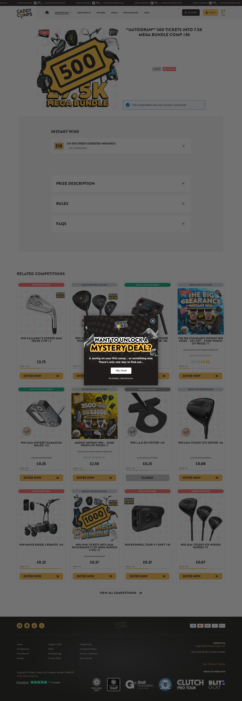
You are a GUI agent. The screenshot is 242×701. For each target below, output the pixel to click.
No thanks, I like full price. (121, 378)
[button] (121, 371)
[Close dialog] (153, 321)
